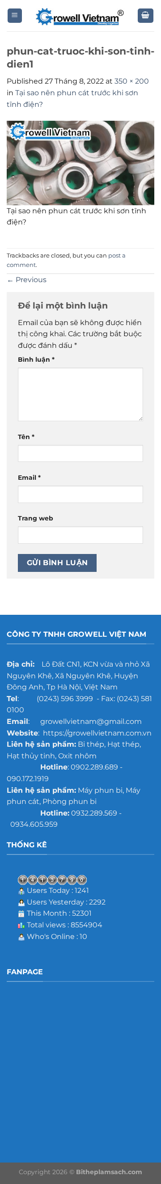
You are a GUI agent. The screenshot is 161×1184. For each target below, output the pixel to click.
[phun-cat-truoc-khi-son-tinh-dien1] (80, 162)
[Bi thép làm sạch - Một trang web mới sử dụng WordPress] (80, 16)
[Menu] (15, 15)
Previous (27, 279)
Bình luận (36, 359)
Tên (26, 437)
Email (29, 478)
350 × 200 (131, 81)
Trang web (35, 518)
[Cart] (146, 15)
